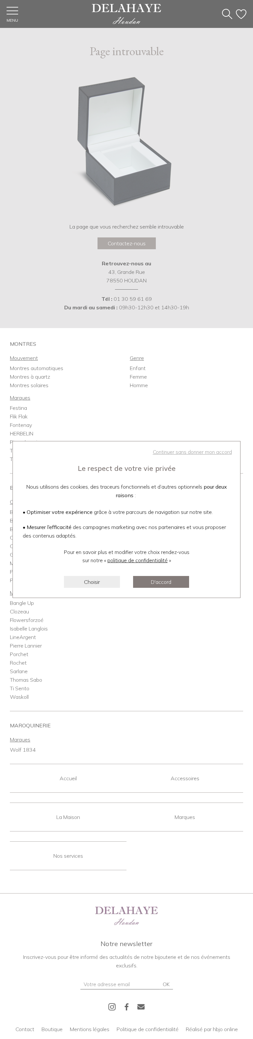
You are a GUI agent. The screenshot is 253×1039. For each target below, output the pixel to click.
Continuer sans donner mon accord (192, 452)
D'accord (161, 582)
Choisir (92, 582)
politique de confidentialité (137, 560)
